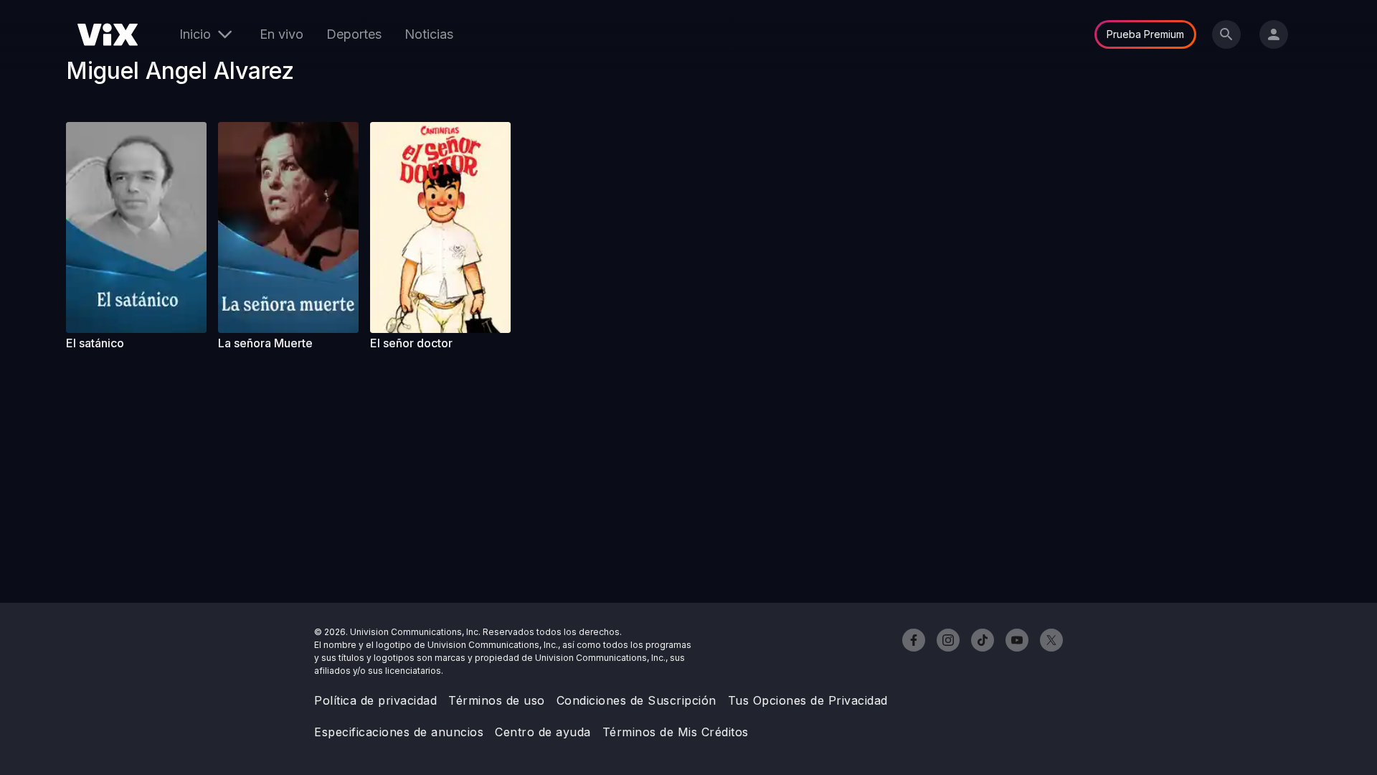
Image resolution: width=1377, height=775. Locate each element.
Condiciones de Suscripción (636, 700)
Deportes (354, 34)
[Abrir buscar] (1226, 34)
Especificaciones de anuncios (398, 732)
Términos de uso (496, 700)
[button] (136, 227)
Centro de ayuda (543, 732)
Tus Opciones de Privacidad (808, 700)
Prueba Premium (1145, 34)
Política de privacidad (375, 700)
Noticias (428, 34)
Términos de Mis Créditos (675, 732)
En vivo (281, 34)
